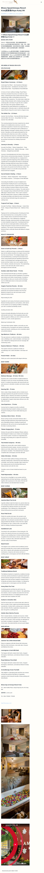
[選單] (41, 2)
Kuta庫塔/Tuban (11, 13)
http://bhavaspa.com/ (6, 703)
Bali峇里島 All (4, 13)
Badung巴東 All (19, 13)
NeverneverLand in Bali (8, 870)
